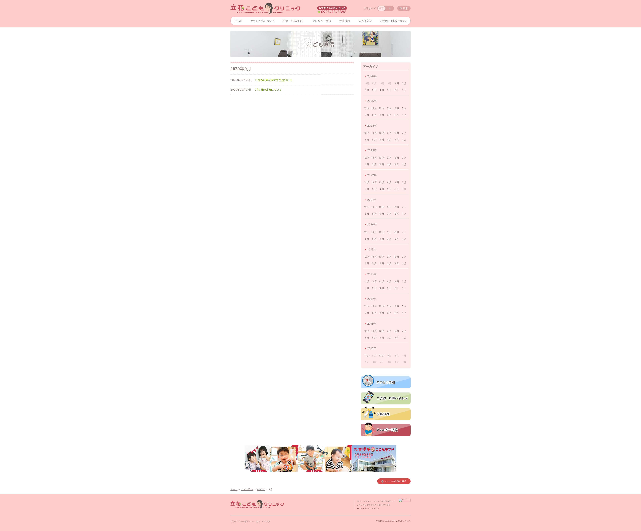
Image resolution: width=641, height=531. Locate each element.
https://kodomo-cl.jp (369, 508)
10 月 (382, 108)
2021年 (371, 199)
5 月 (374, 90)
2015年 (371, 348)
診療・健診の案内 (293, 20)
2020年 (372, 224)
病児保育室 (365, 20)
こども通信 (247, 489)
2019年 (371, 249)
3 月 (389, 90)
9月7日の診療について (268, 89)
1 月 (404, 90)
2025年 (372, 100)
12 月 (367, 108)
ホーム (233, 489)
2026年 (372, 76)
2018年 (371, 274)
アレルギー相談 (321, 20)
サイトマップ (263, 521)
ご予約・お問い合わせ (393, 20)
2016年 (371, 323)
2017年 (371, 298)
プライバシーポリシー (242, 521)
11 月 (374, 108)
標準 (381, 8)
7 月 (404, 83)
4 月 (382, 90)
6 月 (367, 90)
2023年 (372, 150)
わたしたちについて (263, 20)
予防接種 (344, 20)
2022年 (372, 175)
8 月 (397, 83)
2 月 (397, 90)
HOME (238, 20)
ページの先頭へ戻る (395, 481)
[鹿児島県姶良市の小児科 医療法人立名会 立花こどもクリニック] (265, 8)
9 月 (389, 108)
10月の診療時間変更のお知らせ (273, 80)
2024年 (372, 125)
